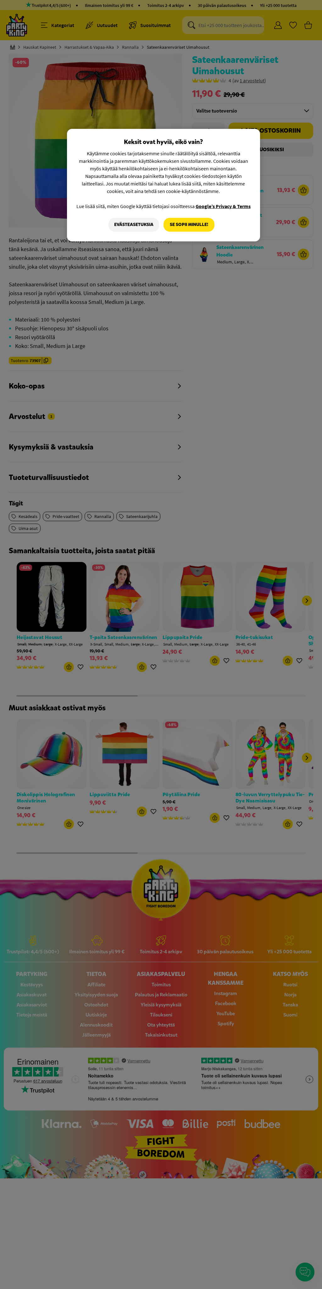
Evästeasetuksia (133, 225)
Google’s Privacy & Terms (223, 206)
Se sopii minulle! (189, 225)
